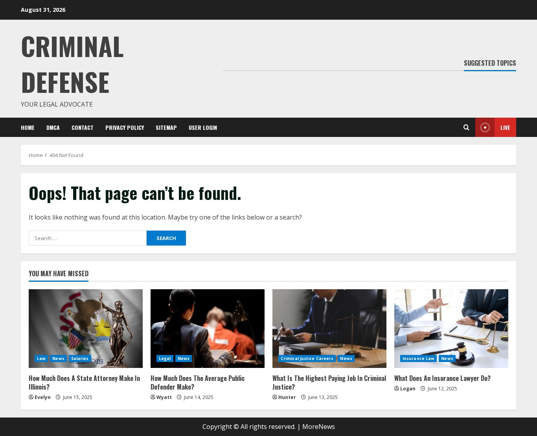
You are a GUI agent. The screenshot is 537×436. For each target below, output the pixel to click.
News (58, 358)
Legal (165, 358)
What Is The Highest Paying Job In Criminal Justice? (329, 382)
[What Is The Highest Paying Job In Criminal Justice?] (329, 328)
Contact (83, 127)
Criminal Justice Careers (307, 358)
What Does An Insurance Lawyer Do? (442, 378)
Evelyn (43, 397)
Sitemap (166, 127)
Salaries (80, 358)
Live (505, 127)
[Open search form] (466, 127)
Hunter (287, 397)
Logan (408, 388)
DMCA (53, 127)
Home (28, 127)
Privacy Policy (124, 127)
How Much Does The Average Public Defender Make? (198, 382)
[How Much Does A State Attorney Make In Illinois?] (86, 328)
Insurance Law (418, 358)
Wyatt (164, 397)
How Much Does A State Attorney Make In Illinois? (84, 382)
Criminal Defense (72, 63)
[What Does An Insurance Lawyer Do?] (451, 328)
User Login (203, 127)
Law (41, 358)
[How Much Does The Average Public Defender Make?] (208, 328)
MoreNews (318, 426)
